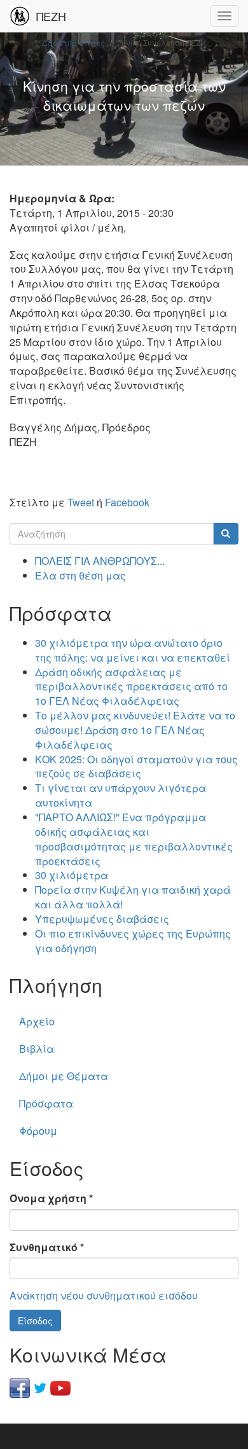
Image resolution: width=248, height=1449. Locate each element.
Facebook (127, 502)
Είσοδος (35, 1320)
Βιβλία (36, 1048)
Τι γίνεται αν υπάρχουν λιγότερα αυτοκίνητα (120, 795)
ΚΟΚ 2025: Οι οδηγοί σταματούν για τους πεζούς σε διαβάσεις (136, 766)
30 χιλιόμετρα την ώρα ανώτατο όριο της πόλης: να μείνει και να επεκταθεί (132, 650)
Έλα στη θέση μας (80, 575)
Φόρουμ (38, 1130)
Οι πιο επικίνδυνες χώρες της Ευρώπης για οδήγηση (133, 940)
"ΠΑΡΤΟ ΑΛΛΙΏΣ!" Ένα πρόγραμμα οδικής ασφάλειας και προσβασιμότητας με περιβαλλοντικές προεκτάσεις (134, 839)
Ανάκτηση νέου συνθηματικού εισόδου (104, 1295)
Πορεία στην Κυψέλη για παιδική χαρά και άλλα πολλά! (133, 897)
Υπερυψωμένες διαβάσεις (102, 919)
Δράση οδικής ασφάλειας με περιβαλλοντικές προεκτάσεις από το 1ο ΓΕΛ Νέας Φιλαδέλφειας (131, 687)
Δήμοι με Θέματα (63, 1076)
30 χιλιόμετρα (71, 875)
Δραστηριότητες (73, 42)
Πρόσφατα (46, 1103)
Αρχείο (37, 1021)
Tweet (80, 502)
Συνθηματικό (47, 1247)
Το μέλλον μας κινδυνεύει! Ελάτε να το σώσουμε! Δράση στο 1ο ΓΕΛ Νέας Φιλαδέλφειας (135, 730)
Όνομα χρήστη (51, 1198)
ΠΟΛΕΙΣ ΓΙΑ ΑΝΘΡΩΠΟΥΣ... (100, 560)
